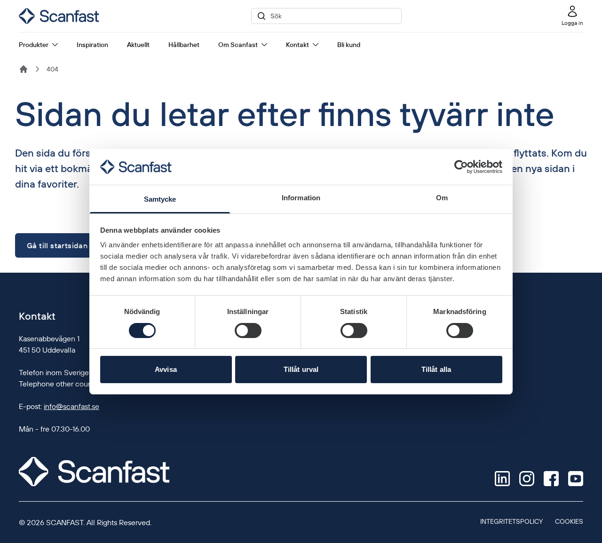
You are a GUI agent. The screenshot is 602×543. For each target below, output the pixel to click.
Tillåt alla (436, 369)
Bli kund (348, 44)
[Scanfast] (23, 69)
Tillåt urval (301, 369)
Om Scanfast (238, 44)
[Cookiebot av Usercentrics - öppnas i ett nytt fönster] (461, 167)
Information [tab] (301, 198)
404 (52, 69)
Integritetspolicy (511, 521)
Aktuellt (138, 44)
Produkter (33, 44)
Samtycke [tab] (160, 199)
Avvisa (166, 369)
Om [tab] (442, 198)
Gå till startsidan (57, 245)
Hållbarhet (183, 44)
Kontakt (297, 44)
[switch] (248, 330)
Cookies (569, 521)
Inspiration (92, 44)
